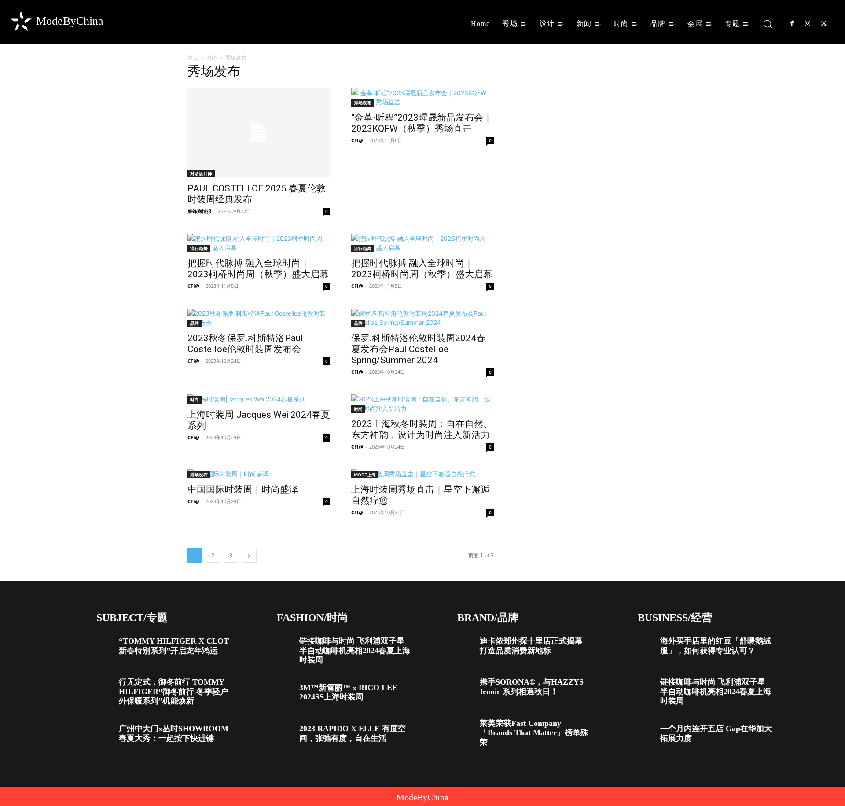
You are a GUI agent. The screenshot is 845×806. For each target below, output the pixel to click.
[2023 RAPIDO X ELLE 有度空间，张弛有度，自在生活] (273, 736)
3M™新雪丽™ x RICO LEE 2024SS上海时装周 (348, 692)
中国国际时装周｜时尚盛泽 (242, 489)
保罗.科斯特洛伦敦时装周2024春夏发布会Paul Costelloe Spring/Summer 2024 (418, 349)
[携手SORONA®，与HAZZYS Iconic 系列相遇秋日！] (453, 689)
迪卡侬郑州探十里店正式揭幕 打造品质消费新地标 (531, 646)
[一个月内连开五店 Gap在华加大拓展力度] (634, 736)
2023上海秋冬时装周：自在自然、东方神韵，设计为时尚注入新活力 (421, 429)
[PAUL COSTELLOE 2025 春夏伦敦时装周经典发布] (258, 132)
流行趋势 (199, 248)
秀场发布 (362, 102)
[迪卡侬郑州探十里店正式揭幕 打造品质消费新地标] (453, 648)
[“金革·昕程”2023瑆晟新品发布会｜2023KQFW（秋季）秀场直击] (422, 97)
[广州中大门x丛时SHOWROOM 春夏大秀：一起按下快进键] (92, 736)
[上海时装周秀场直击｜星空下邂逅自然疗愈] (422, 473)
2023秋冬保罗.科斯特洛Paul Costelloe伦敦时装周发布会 (245, 343)
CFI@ (357, 140)
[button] (768, 23)
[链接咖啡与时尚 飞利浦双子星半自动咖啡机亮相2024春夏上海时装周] (273, 648)
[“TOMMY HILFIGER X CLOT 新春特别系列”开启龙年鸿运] (92, 648)
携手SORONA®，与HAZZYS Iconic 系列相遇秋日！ (532, 686)
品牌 (194, 323)
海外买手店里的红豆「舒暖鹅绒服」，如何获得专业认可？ (715, 646)
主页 (192, 58)
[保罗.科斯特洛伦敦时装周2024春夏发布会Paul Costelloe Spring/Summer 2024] (422, 318)
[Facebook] (792, 24)
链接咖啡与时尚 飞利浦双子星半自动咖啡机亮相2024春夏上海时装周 (354, 650)
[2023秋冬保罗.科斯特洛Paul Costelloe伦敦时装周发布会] (258, 318)
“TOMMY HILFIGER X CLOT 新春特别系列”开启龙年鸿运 (174, 646)
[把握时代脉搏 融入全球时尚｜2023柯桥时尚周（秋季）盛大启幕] (258, 243)
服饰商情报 (199, 211)
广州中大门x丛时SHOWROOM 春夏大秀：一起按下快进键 (173, 733)
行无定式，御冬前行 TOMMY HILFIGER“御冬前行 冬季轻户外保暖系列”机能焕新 (173, 691)
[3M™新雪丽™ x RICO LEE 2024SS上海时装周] (273, 695)
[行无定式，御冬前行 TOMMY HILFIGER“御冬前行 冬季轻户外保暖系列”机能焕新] (92, 689)
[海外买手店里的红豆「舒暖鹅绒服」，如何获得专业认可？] (634, 648)
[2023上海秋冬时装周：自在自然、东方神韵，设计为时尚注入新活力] (422, 403)
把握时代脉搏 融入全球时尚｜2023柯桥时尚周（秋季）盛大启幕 (258, 269)
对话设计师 (201, 173)
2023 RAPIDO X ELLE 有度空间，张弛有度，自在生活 (352, 733)
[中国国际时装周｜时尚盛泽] (258, 473)
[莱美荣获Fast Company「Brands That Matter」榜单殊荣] (453, 730)
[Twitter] (824, 24)
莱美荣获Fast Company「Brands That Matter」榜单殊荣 (534, 733)
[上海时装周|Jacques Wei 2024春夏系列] (258, 399)
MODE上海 (365, 474)
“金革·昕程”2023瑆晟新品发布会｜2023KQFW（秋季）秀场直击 (421, 123)
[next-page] (249, 555)
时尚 (211, 58)
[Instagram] (808, 24)
